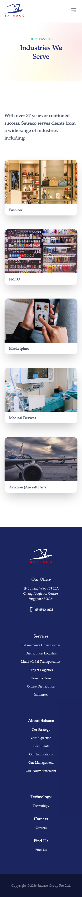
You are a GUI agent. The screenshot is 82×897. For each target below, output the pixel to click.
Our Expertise (41, 737)
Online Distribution (41, 686)
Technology (41, 805)
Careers (41, 827)
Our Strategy (41, 729)
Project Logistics (41, 670)
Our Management (41, 762)
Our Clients (41, 746)
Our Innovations (41, 754)
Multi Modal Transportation (41, 661)
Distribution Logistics (41, 653)
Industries (41, 694)
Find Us (41, 849)
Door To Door (41, 678)
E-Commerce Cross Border (41, 645)
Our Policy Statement (41, 770)
